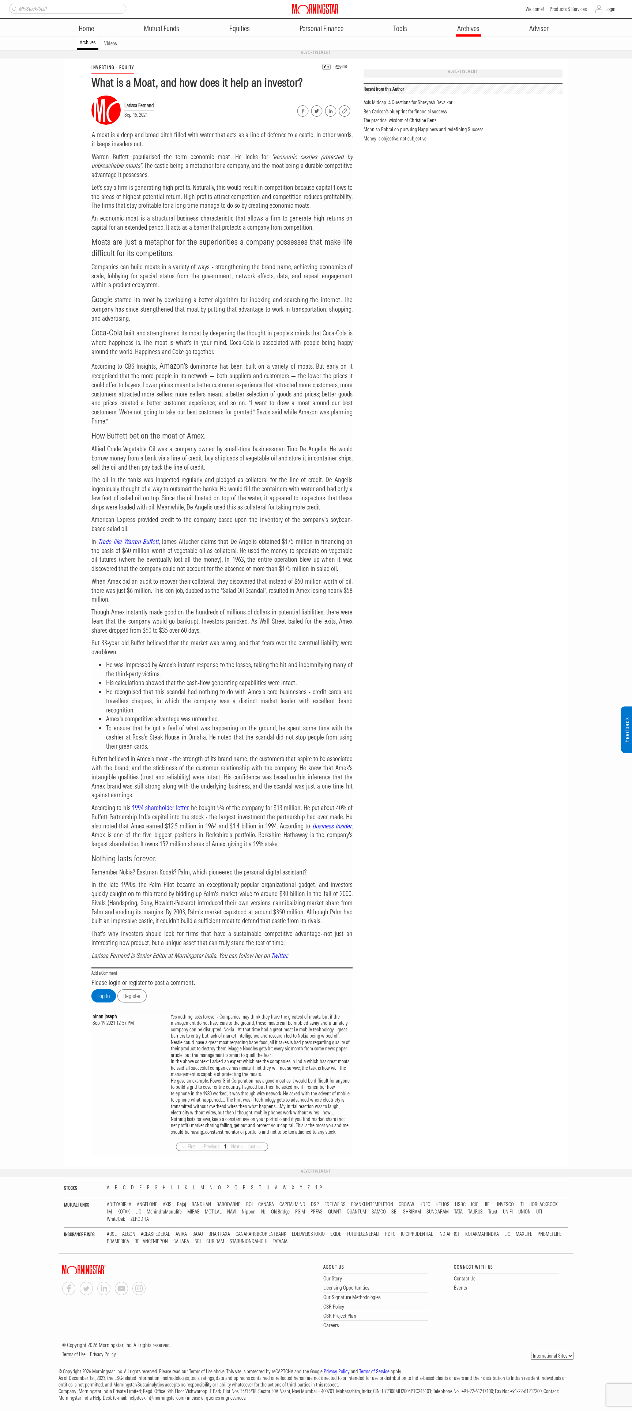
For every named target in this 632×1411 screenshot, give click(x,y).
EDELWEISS (335, 1204)
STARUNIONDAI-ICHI (248, 1241)
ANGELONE (147, 1204)
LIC (138, 1212)
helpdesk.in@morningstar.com (156, 1398)
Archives (468, 28)
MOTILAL (213, 1212)
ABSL (112, 1234)
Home (86, 28)
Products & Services (568, 9)
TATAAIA (280, 1241)
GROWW (406, 1204)
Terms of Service (374, 1371)
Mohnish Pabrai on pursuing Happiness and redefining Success (423, 129)
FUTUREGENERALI (363, 1234)
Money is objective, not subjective (395, 138)
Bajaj (181, 1204)
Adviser (539, 28)
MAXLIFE (524, 1234)
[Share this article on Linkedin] (330, 109)
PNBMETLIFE (549, 1234)
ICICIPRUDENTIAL (417, 1234)
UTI (539, 1212)
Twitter (279, 955)
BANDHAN (201, 1204)
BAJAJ (197, 1234)
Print (344, 66)
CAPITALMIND (292, 1204)
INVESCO (505, 1204)
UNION (524, 1212)
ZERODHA (140, 1219)
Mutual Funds (161, 28)
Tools (400, 28)
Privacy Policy (103, 1354)
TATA (458, 1212)
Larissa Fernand (139, 105)
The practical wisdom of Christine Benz (400, 120)
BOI (249, 1204)
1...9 (318, 1187)
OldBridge (280, 1212)
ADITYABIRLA (119, 1204)
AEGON (128, 1234)
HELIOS (442, 1204)
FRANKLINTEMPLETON (372, 1204)
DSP (315, 1204)
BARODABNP (229, 1204)
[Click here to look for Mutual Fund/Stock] (13, 8)
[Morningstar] (98, 1270)
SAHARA (181, 1241)
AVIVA (181, 1234)
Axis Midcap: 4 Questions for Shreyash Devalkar (408, 102)
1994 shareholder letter (160, 808)
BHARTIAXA (219, 1234)
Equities (239, 28)
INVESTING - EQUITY (112, 67)
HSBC (460, 1204)
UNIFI (508, 1212)
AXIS (167, 1204)
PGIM (300, 1212)
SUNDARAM (437, 1212)
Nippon (249, 1212)
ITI (521, 1204)
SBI (394, 1212)
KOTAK (123, 1212)
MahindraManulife (164, 1212)
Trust (492, 1212)
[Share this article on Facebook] (302, 109)
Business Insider (331, 826)
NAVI (231, 1212)
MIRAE (193, 1212)
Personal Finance (321, 28)
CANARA (266, 1204)
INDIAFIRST (449, 1234)
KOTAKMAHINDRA (482, 1234)
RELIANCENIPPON (151, 1241)
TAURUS (475, 1212)
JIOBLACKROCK (543, 1204)
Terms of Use (74, 1354)
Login (610, 9)
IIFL (488, 1204)
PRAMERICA (118, 1241)
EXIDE (335, 1234)
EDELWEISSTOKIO (308, 1234)
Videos (110, 43)
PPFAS (317, 1212)
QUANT (334, 1212)
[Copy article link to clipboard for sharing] (344, 110)
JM (109, 1212)
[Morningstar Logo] (315, 8)
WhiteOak (116, 1219)
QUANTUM (356, 1212)
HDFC (425, 1204)
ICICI (475, 1204)
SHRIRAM (412, 1212)
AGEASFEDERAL (155, 1234)
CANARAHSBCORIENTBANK (261, 1234)
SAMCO (379, 1212)
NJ (263, 1212)
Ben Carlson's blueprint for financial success (405, 111)
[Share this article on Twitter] (316, 109)
